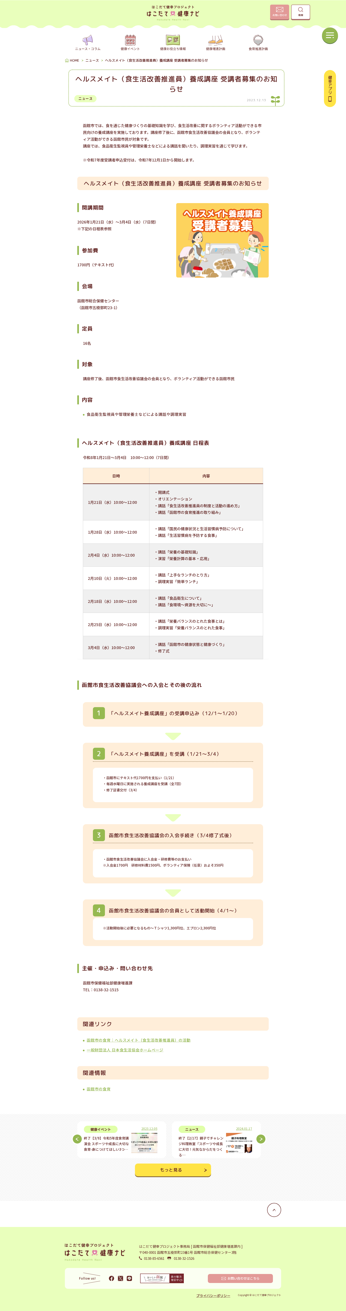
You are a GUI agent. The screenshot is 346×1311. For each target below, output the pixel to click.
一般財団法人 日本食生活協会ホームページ (125, 1049)
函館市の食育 (99, 1088)
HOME (74, 60)
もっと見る (171, 1170)
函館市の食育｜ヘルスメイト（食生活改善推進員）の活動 (139, 1040)
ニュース (92, 60)
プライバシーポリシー (213, 1295)
